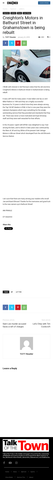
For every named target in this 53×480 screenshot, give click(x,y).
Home (5, 9)
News (19, 13)
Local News (27, 13)
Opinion (13, 9)
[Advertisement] (26, 167)
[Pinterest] (18, 43)
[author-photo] (26, 350)
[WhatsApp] (24, 43)
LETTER (18, 292)
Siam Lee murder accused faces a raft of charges (14, 325)
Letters (21, 9)
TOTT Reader (10, 37)
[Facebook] (5, 43)
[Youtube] (10, 462)
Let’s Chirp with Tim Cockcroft (41, 325)
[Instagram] (16, 462)
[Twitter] (11, 43)
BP (12, 292)
